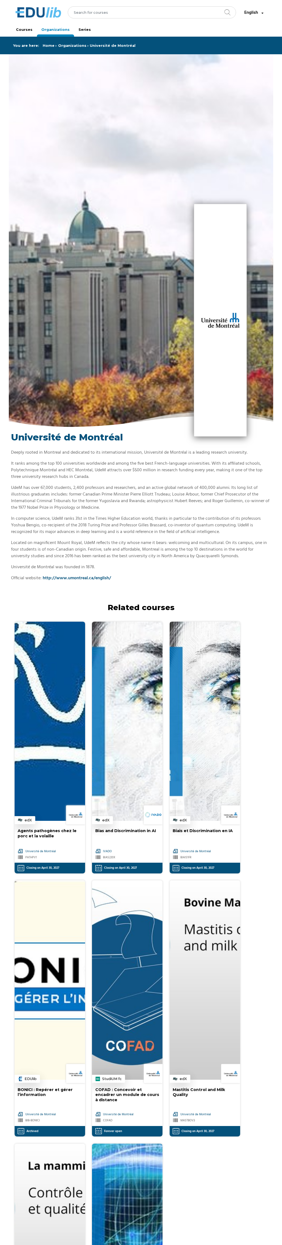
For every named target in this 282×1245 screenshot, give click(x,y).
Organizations (55, 30)
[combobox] (152, 12)
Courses (24, 30)
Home (49, 46)
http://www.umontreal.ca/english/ (77, 578)
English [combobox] (251, 12)
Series (84, 30)
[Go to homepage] (38, 12)
